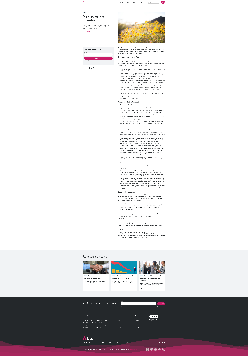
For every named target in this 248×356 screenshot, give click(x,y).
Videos (119, 327)
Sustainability (136, 320)
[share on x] (91, 68)
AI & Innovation (86, 327)
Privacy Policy (102, 342)
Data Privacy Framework (112, 342)
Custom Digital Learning (100, 325)
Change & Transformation (88, 322)
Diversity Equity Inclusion (100, 327)
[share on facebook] (93, 68)
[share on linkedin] (89, 68)
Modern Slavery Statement (126, 342)
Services (122, 2)
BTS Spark (97, 329)
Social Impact (136, 327)
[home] (85, 2)
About (127, 2)
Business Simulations (99, 322)
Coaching (85, 325)
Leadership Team (136, 325)
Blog (119, 322)
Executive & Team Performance (102, 320)
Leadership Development (88, 320)
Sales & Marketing (87, 329)
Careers (134, 322)
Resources (133, 2)
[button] (122, 2)
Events (119, 320)
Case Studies (121, 325)
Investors (135, 329)
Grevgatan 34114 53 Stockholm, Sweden (153, 320)
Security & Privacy (133, 349)
